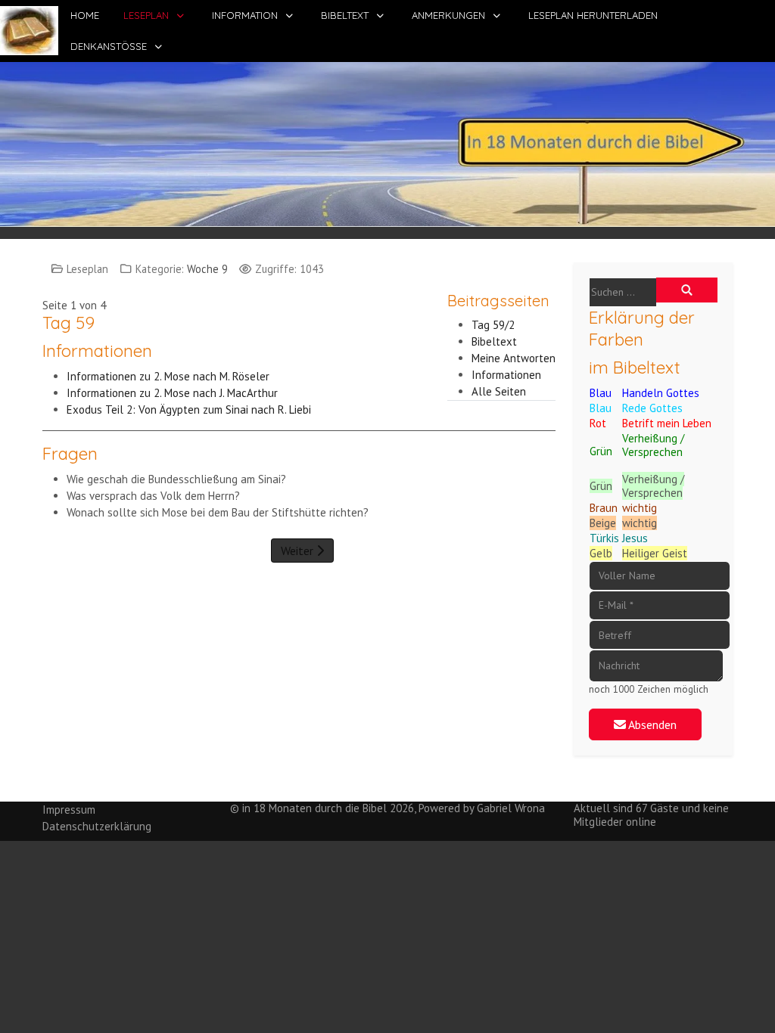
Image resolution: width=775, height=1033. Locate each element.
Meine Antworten (514, 358)
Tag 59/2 (493, 325)
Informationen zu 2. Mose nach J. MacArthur (172, 393)
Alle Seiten (499, 391)
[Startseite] (387, 142)
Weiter (298, 550)
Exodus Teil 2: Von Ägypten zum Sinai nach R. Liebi (189, 409)
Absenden (651, 724)
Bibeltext (494, 341)
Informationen (506, 375)
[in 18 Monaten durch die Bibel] (29, 30)
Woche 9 (207, 269)
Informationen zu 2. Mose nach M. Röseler (169, 376)
